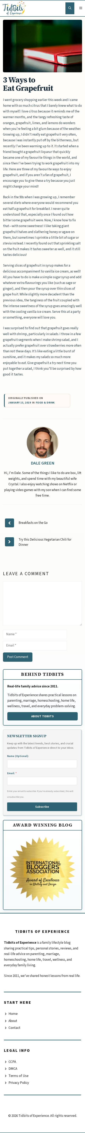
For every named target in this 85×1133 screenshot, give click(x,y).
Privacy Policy (18, 1082)
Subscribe (42, 807)
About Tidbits (42, 716)
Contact (14, 1027)
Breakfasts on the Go (33, 522)
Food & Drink (45, 402)
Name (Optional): (18, 756)
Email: (12, 773)
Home (13, 1013)
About (12, 1020)
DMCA (12, 1068)
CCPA (12, 1061)
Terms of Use (18, 1075)
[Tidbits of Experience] (15, 8)
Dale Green (42, 463)
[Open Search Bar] (69, 8)
